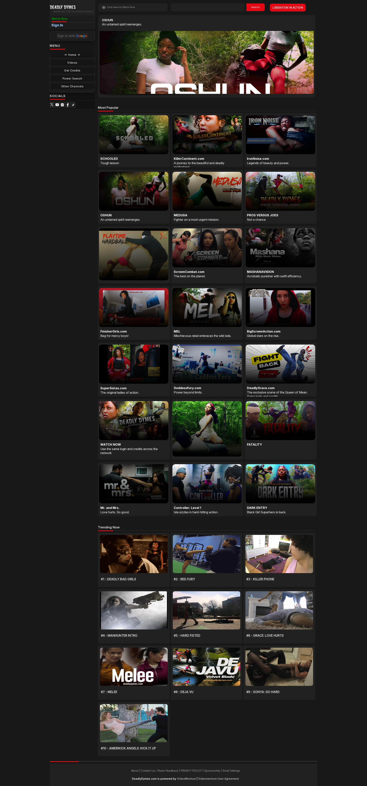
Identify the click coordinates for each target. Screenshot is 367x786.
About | (136, 770)
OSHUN (107, 20)
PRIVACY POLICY (191, 770)
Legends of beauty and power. (268, 163)
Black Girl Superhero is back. (266, 512)
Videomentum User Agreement (218, 778)
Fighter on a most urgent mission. (196, 219)
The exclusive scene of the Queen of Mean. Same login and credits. (277, 394)
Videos (72, 62)
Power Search (72, 78)
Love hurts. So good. (114, 512)
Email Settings (231, 770)
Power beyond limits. (188, 392)
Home (72, 54)
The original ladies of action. (119, 392)
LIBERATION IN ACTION (288, 7)
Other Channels (72, 86)
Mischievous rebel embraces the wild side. (202, 336)
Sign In (57, 25)
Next (303, 90)
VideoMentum (186, 778)
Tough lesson (109, 163)
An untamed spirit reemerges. (122, 24)
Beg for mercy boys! (114, 336)
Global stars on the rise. (263, 336)
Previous (287, 90)
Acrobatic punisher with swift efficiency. (274, 276)
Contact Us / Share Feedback (159, 770)
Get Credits (72, 70)
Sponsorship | (213, 770)
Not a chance (256, 219)
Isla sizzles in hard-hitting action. (196, 512)
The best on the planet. (189, 276)
